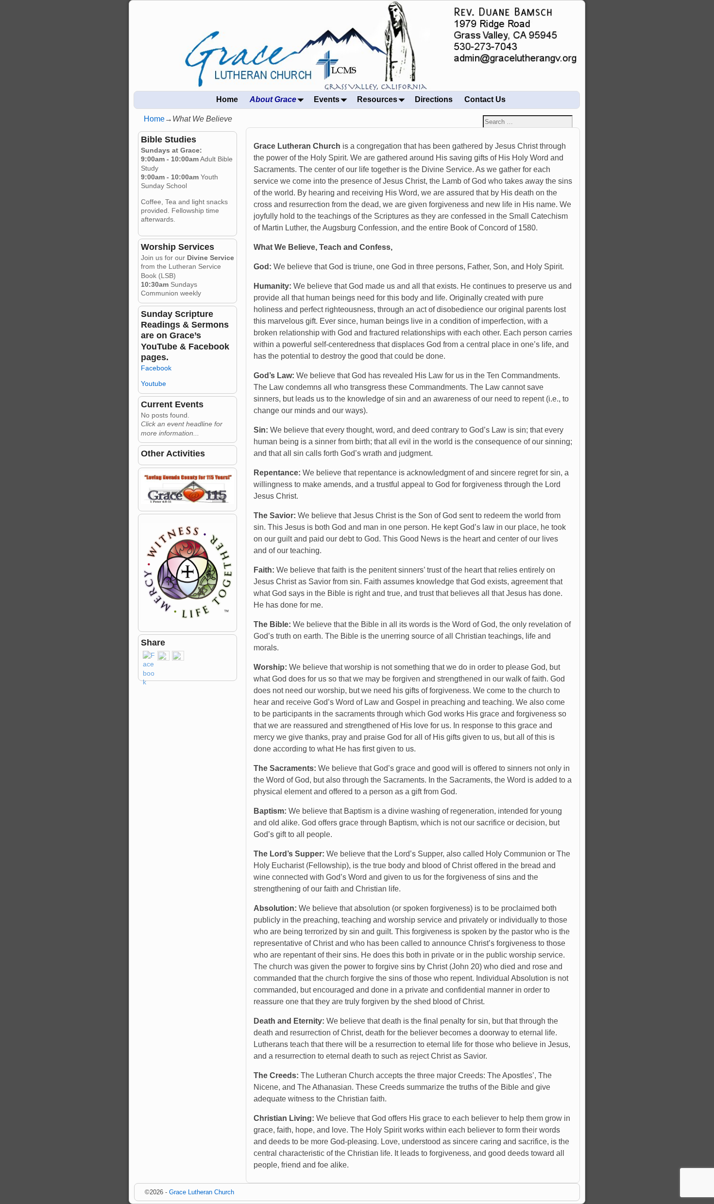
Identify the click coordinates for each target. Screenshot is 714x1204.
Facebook (156, 368)
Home (227, 99)
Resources (377, 99)
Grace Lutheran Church (201, 1192)
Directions (434, 99)
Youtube (153, 383)
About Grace (273, 99)
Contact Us (485, 99)
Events (327, 99)
